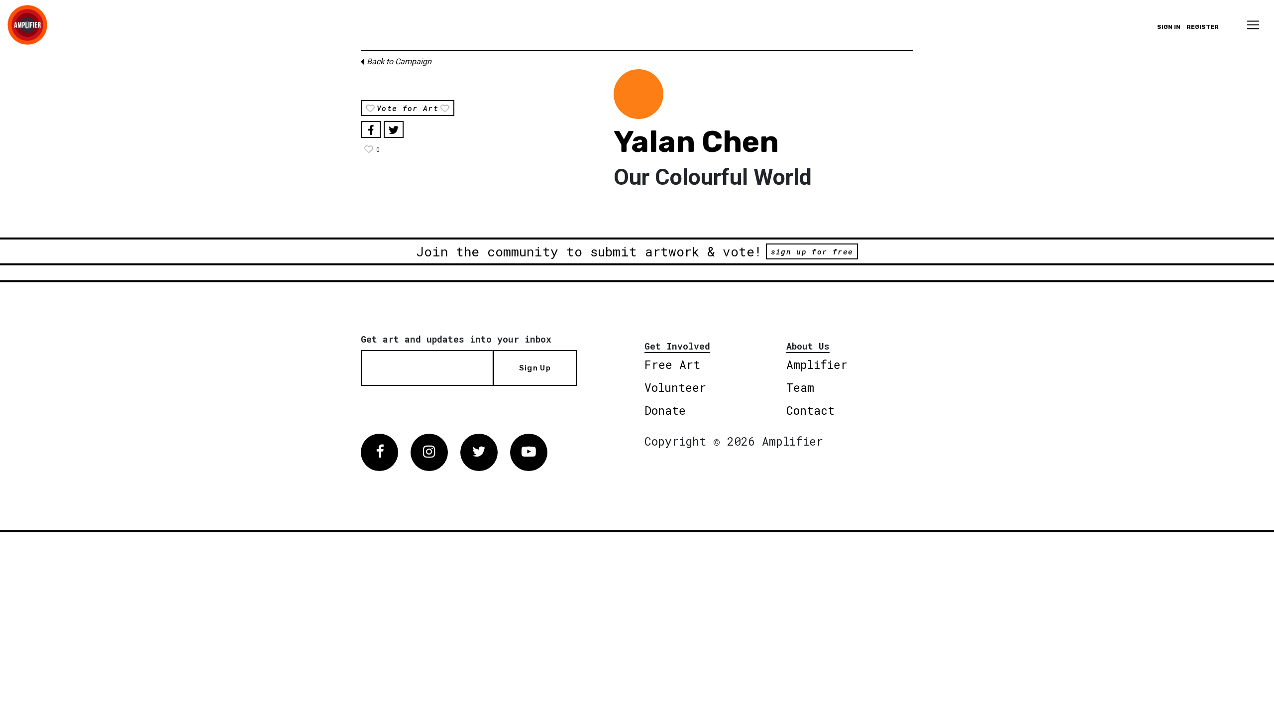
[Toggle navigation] (1253, 24)
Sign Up (535, 367)
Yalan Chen (696, 141)
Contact (810, 410)
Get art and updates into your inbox (456, 339)
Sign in (1168, 26)
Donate (665, 410)
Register (1202, 26)
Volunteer (675, 387)
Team (800, 387)
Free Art (672, 364)
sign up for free (812, 251)
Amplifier (817, 364)
